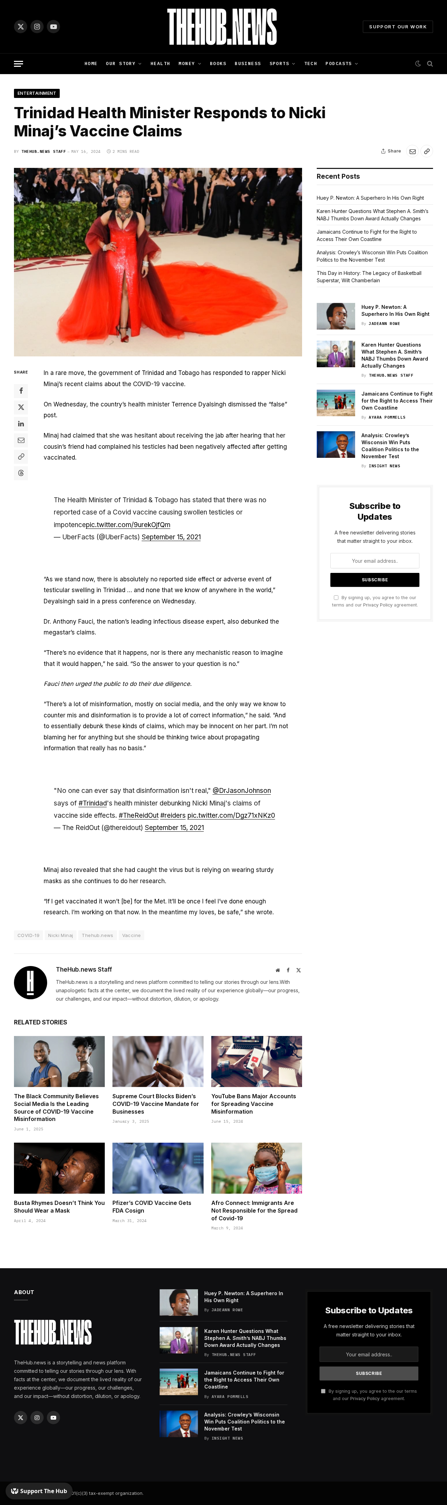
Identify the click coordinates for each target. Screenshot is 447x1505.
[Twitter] (21, 407)
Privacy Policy (378, 605)
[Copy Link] (426, 151)
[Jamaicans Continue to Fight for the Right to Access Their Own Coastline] (336, 403)
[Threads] (21, 473)
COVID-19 (28, 935)
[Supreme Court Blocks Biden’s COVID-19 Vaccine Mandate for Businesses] (157, 1061)
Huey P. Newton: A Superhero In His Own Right (370, 198)
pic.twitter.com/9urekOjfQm (128, 525)
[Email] (21, 440)
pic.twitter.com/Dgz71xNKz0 (231, 815)
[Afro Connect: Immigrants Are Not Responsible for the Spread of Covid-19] (256, 1168)
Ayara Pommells (387, 417)
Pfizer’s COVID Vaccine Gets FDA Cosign (151, 1206)
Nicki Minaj (60, 935)
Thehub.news (97, 935)
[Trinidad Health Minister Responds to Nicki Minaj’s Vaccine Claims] (158, 262)
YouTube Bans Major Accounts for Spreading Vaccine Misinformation (253, 1104)
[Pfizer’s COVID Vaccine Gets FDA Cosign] (157, 1168)
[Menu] (18, 64)
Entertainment (36, 93)
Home (91, 63)
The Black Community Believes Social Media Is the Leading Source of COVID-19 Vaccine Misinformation (56, 1107)
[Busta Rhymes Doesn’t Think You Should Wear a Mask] (59, 1168)
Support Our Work (398, 26)
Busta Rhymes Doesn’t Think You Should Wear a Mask (59, 1206)
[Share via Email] (412, 151)
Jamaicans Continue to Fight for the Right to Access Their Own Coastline (397, 401)
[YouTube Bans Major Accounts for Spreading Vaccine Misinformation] (256, 1061)
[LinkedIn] (21, 424)
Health (160, 63)
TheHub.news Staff (43, 151)
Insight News (385, 465)
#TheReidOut (139, 815)
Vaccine (131, 935)
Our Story (120, 63)
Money (186, 63)
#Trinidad (93, 803)
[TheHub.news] (223, 26)
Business (248, 63)
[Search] (429, 64)
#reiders (173, 815)
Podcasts (338, 63)
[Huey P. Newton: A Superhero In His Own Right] (336, 316)
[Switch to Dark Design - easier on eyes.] (418, 64)
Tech (310, 63)
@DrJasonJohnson (242, 791)
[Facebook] (21, 391)
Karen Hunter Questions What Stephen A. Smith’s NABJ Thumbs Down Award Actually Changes (394, 355)
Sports (280, 63)
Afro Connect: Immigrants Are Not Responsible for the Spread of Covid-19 (254, 1210)
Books (218, 63)
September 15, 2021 (171, 537)
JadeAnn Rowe (385, 323)
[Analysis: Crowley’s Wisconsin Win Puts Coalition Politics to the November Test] (336, 444)
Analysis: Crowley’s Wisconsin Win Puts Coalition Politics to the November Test (390, 445)
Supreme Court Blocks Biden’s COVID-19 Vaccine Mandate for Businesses (155, 1104)
